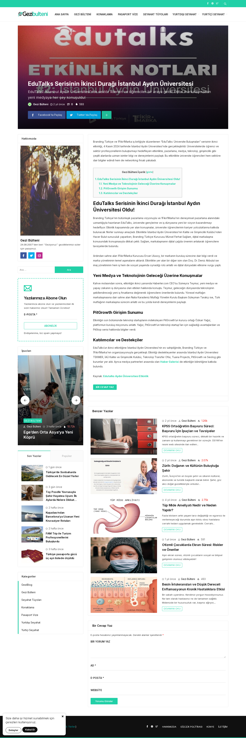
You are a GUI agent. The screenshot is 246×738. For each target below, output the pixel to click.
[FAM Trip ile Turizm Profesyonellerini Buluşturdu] (32, 534)
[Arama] (225, 3)
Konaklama (105, 14)
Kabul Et (30, 729)
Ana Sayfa (62, 14)
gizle (150, 172)
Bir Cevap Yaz (105, 387)
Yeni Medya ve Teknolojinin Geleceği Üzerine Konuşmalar (137, 183)
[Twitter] (217, 3)
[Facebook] (208, 3)
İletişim (222, 726)
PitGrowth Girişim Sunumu (118, 188)
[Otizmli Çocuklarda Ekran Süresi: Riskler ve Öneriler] (124, 555)
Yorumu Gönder (104, 701)
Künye (210, 726)
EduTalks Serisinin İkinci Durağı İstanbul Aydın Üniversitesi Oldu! (137, 179)
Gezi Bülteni (82, 14)
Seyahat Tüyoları (155, 14)
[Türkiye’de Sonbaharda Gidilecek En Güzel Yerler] (32, 472)
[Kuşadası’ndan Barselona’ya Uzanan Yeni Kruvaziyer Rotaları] (32, 513)
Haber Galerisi (169, 361)
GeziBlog (26, 584)
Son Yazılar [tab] (34, 455)
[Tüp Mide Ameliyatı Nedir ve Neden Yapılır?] (124, 515)
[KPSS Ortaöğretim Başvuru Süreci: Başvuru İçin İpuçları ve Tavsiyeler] (124, 436)
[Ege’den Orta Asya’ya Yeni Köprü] (50, 400)
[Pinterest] (212, 3)
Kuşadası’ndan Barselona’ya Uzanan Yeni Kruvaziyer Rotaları (62, 516)
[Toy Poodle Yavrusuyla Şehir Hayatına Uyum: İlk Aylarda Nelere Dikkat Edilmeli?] (32, 492)
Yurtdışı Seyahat (185, 14)
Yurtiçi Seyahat (213, 14)
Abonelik (50, 325)
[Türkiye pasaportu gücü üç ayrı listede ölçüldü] (32, 554)
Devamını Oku (172, 450)
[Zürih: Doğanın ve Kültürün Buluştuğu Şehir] (124, 475)
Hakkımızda (169, 726)
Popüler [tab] (67, 455)
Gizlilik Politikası (191, 726)
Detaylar (13, 730)
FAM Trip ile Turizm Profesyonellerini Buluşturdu (58, 537)
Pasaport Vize (128, 14)
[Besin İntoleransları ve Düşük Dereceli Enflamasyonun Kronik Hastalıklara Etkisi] (124, 594)
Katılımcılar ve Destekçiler (118, 193)
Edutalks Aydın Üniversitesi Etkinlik (125, 376)
